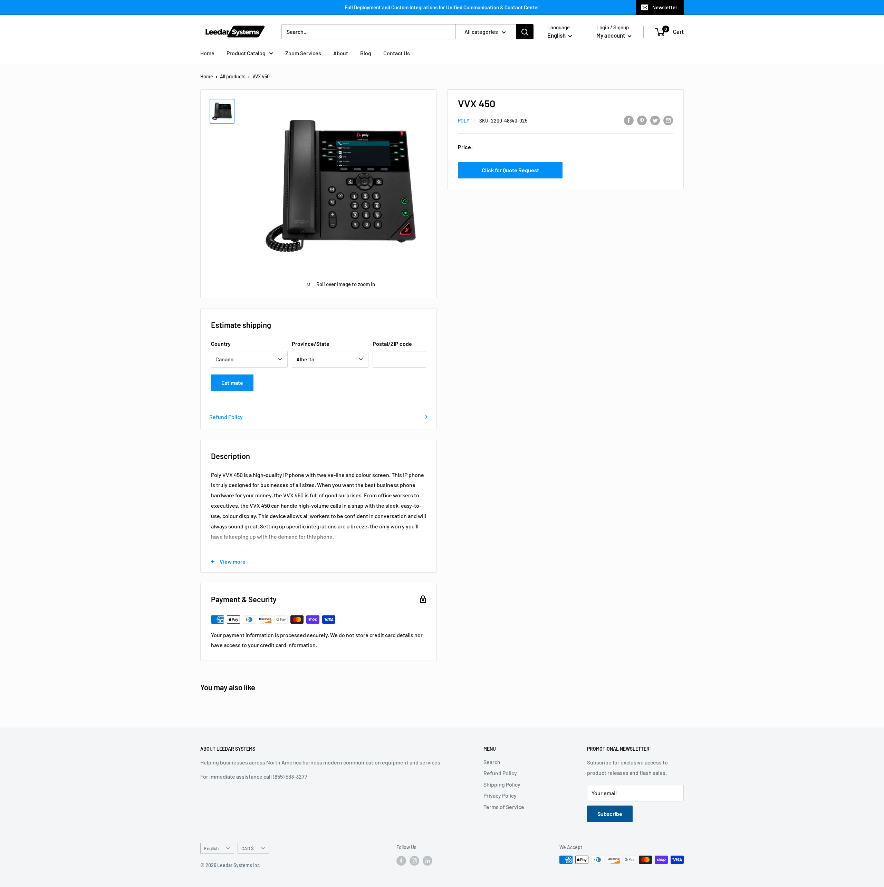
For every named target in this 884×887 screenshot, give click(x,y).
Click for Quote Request (510, 169)
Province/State (310, 343)
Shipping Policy (501, 784)
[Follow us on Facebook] (401, 860)
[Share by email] (668, 120)
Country (221, 343)
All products (233, 76)
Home (207, 53)
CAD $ (247, 848)
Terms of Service (503, 806)
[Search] (525, 31)
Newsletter (665, 7)
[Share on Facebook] (629, 120)
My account (611, 35)
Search (491, 762)
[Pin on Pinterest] (642, 120)
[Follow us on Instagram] (414, 860)
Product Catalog (246, 53)
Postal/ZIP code (392, 343)
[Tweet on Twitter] (655, 120)
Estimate (232, 382)
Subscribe (609, 813)
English (211, 848)
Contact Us (396, 53)
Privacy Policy (500, 795)
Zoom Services (303, 53)
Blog (365, 53)
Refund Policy (226, 416)
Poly (463, 121)
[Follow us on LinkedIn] (427, 860)
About (340, 53)
